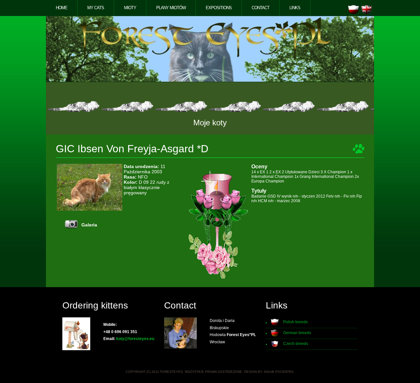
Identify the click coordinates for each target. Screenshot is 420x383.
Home (61, 7)
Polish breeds (295, 322)
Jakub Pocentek (278, 371)
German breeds (297, 332)
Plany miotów (171, 7)
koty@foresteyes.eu (135, 338)
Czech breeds (295, 343)
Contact (260, 7)
